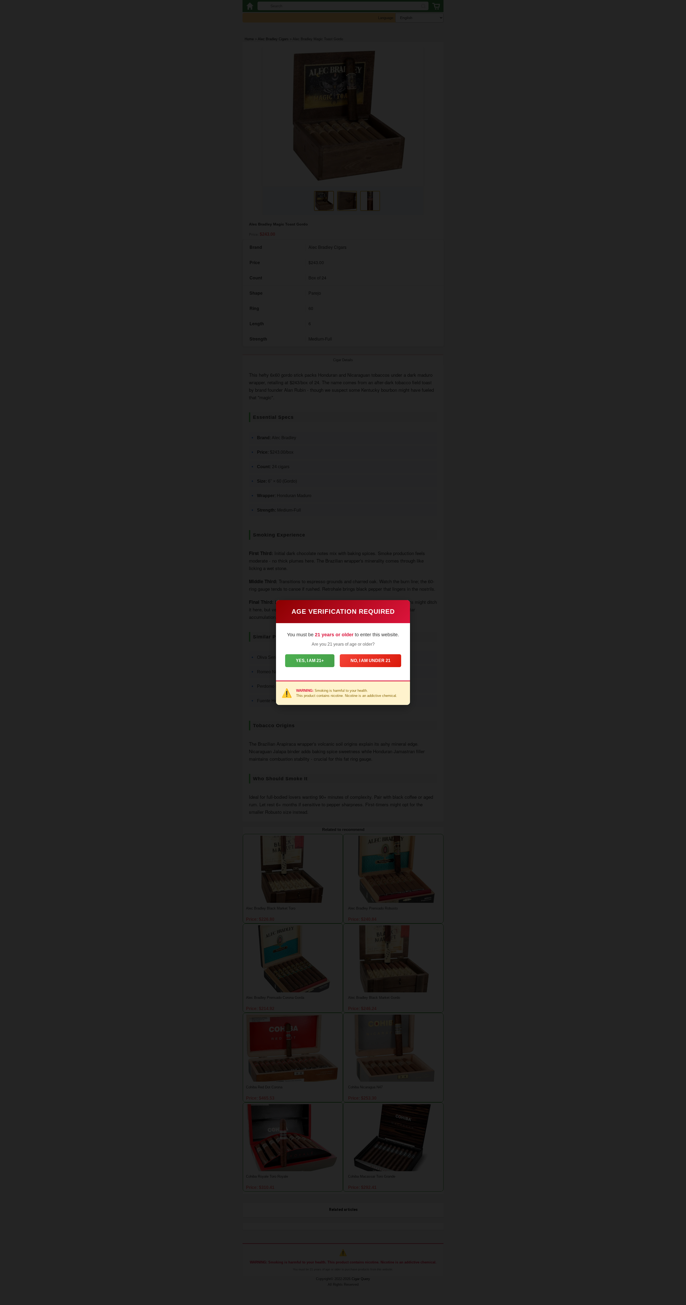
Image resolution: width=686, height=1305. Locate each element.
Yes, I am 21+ (310, 660)
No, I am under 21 (370, 660)
